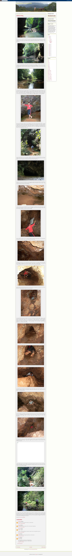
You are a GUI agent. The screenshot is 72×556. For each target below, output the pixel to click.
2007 (49, 54)
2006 (49, 55)
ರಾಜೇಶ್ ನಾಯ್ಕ (20, 517)
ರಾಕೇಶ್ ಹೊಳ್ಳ (49, 70)
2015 (49, 45)
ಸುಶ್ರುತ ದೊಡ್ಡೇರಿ (50, 78)
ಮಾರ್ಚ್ (50, 40)
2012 (49, 48)
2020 (49, 36)
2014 (49, 46)
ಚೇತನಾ (49, 65)
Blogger (36, 554)
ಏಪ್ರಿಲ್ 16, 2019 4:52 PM (21, 532)
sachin (19, 537)
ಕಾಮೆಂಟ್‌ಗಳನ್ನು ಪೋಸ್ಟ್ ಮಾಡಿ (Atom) (33, 549)
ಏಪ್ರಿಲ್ (50, 39)
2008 (49, 53)
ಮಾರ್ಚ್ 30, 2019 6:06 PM (21, 527)
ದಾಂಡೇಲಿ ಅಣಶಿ (50, 74)
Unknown (19, 528)
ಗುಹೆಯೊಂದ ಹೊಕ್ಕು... (50, 42)
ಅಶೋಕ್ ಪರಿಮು (50, 77)
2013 (49, 47)
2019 (49, 37)
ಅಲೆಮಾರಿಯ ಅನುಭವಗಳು (24, 3)
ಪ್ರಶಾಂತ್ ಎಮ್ (49, 73)
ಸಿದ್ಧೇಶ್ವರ (49, 66)
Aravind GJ (19, 521)
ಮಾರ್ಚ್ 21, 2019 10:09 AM (21, 523)
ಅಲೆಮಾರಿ (49, 69)
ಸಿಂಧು (48, 61)
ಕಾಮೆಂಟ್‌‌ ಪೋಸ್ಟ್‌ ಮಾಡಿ (19, 543)
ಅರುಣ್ (48, 62)
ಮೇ (49, 38)
